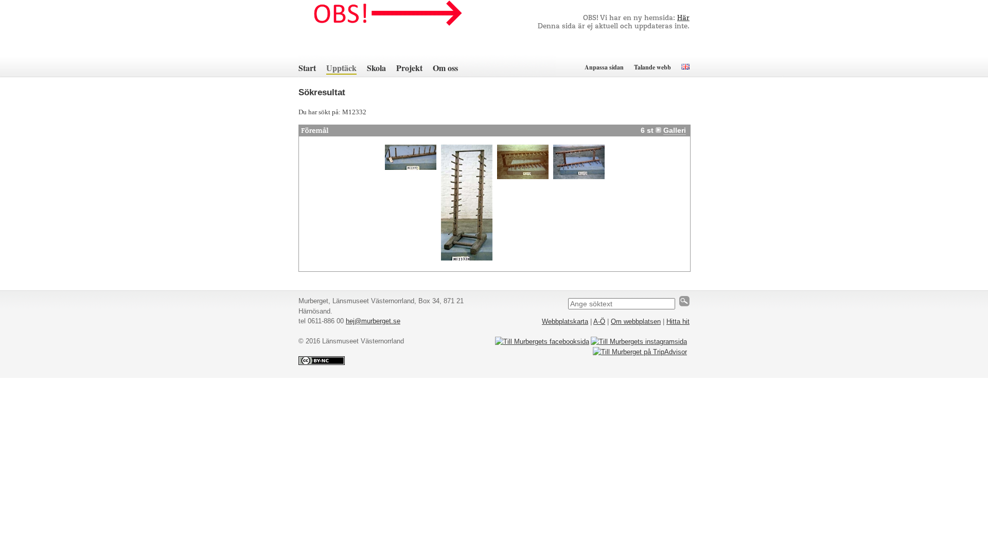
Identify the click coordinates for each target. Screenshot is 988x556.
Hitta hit (678, 321)
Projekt (409, 68)
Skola (376, 68)
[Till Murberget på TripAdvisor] (640, 352)
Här (683, 18)
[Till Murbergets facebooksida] (542, 341)
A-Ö (599, 321)
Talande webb (652, 67)
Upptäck (341, 68)
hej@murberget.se (373, 321)
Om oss (445, 68)
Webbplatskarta (565, 321)
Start (307, 68)
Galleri (674, 130)
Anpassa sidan (604, 67)
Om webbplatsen (636, 321)
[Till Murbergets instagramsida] (639, 341)
